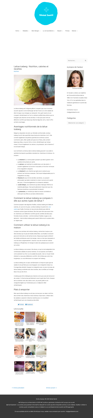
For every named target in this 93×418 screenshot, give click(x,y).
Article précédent (18, 388)
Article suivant (51, 388)
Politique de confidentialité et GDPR (30, 402)
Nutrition (16, 71)
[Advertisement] (46, 43)
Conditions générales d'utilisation (51, 402)
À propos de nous (68, 402)
